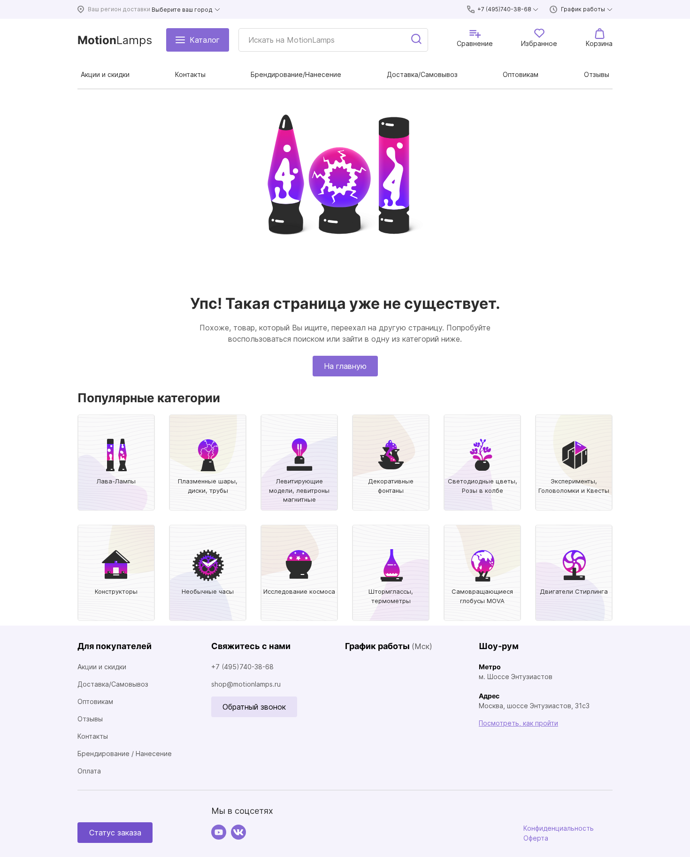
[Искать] (416, 39)
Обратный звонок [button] (254, 707)
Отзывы (90, 719)
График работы (583, 9)
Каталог (205, 40)
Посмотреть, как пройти (518, 723)
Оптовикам (95, 701)
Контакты (92, 736)
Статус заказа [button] (115, 832)
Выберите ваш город (182, 9)
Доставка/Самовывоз (112, 684)
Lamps (114, 40)
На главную (345, 366)
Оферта (535, 838)
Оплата (89, 771)
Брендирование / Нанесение (124, 754)
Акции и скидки (101, 667)
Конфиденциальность (558, 828)
